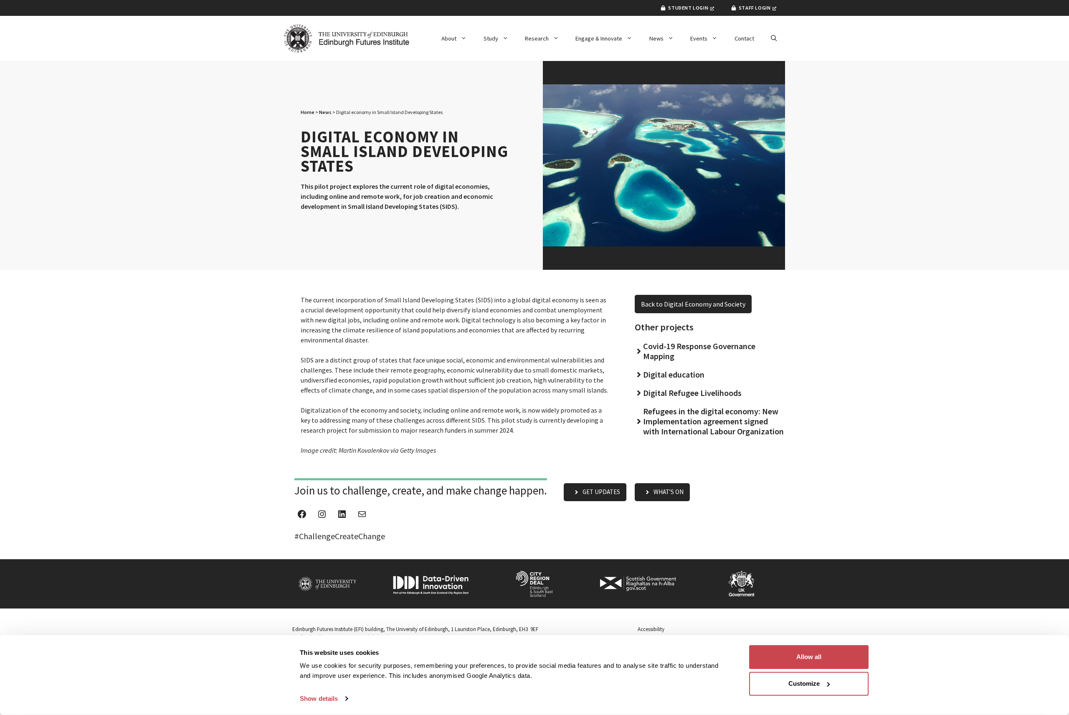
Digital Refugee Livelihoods (692, 393)
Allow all (808, 656)
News (656, 38)
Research (537, 38)
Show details (319, 698)
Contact (744, 38)
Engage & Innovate (598, 38)
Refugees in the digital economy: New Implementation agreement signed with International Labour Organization (713, 421)
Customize (804, 683)
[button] (773, 38)
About (448, 38)
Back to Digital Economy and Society (693, 304)
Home (307, 112)
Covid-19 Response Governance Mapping (699, 351)
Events (698, 38)
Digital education (673, 374)
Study (491, 38)
